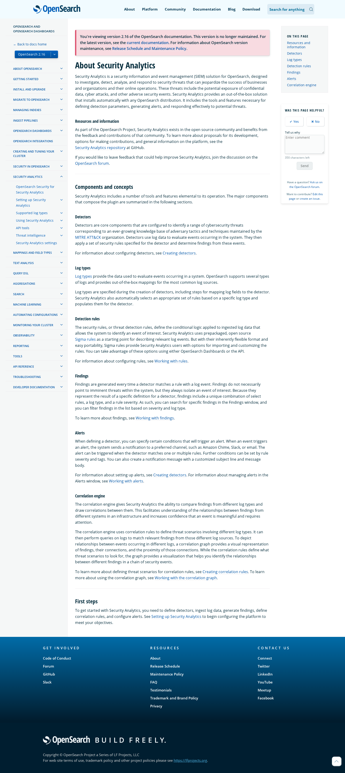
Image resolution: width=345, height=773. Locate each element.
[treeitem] (61, 68)
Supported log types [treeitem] (32, 213)
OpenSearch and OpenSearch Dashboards (33, 28)
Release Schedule (165, 666)
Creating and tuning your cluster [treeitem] (33, 153)
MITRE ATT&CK (88, 237)
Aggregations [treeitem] (24, 284)
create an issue (310, 199)
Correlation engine (301, 85)
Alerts (291, 78)
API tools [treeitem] (22, 228)
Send (305, 166)
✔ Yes (294, 121)
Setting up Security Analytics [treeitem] (31, 203)
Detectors (294, 53)
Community (175, 9)
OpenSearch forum (92, 163)
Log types (83, 276)
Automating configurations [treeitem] (35, 315)
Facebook (266, 698)
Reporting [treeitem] (21, 346)
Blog (231, 9)
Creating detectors (179, 253)
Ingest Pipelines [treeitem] (25, 121)
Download (251, 9)
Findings (293, 72)
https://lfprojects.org (190, 760)
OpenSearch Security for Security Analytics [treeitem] (35, 189)
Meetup (264, 690)
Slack (47, 682)
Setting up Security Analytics (176, 616)
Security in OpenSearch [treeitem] (31, 166)
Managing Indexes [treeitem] (27, 110)
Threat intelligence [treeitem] (31, 235)
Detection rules (299, 66)
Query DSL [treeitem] (21, 273)
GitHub (49, 674)
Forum (48, 666)
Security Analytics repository (100, 147)
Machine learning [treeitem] (27, 304)
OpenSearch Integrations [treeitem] (33, 141)
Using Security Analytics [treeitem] (35, 220)
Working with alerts (126, 481)
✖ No (315, 121)
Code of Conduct (57, 658)
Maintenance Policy (167, 674)
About (129, 9)
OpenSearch (58, 10)
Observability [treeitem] (23, 335)
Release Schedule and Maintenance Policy (149, 48)
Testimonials (161, 690)
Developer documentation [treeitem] (34, 387)
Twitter (264, 666)
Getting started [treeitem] (25, 79)
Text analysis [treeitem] (23, 263)
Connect (265, 658)
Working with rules (171, 361)
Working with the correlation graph (186, 577)
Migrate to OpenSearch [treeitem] (31, 100)
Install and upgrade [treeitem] (29, 89)
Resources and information (298, 45)
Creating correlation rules (225, 571)
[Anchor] (121, 121)
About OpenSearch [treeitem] (27, 69)
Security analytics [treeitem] (27, 177)
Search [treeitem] (18, 294)
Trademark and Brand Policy (174, 698)
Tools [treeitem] (17, 356)
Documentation (207, 9)
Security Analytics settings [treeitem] (36, 243)
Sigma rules (85, 339)
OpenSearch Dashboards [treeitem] (32, 131)
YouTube (265, 682)
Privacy (156, 706)
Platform (150, 9)
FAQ (153, 682)
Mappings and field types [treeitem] (32, 253)
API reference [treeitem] (23, 367)
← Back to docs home (30, 44)
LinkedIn (265, 674)
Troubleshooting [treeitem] (27, 377)
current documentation (148, 42)
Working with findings (155, 418)
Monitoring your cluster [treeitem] (33, 325)
